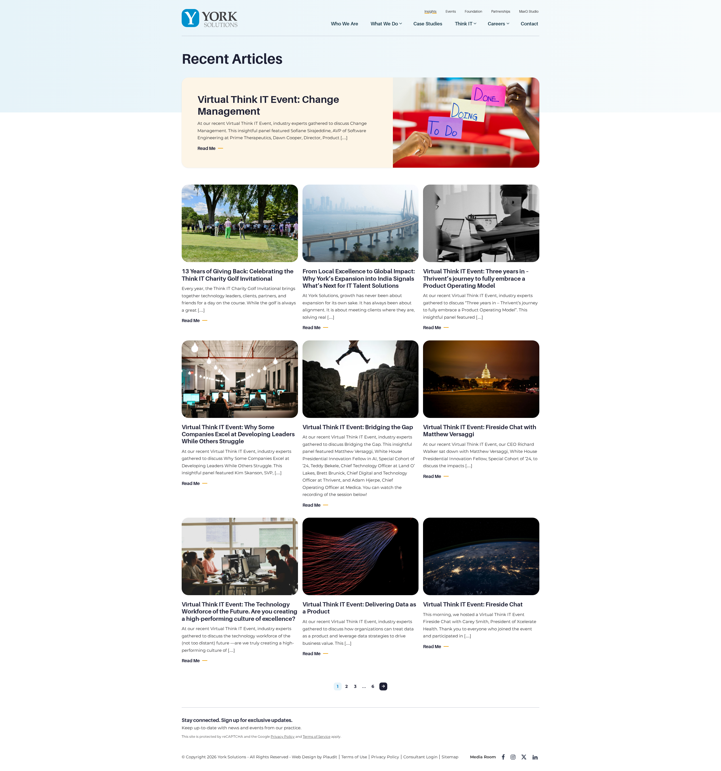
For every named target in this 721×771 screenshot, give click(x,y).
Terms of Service (316, 736)
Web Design (304, 756)
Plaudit (330, 756)
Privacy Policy (283, 736)
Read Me (206, 148)
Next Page (383, 686)
